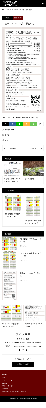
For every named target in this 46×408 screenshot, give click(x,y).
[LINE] (19, 124)
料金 (6, 140)
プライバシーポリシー (9, 386)
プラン (7, 18)
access (4, 383)
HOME (4, 374)
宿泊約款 (5, 389)
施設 (3, 377)
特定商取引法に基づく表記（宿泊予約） (15, 391)
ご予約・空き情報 (23, 364)
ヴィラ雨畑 (23, 334)
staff (12, 130)
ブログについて (7, 380)
